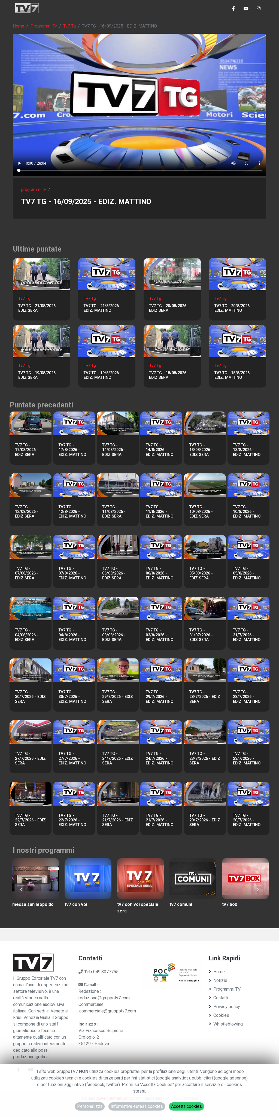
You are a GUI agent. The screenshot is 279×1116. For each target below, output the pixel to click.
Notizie (220, 980)
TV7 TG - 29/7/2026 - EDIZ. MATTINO (159, 697)
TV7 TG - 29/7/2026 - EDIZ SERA (117, 697)
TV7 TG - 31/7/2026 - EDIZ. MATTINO (246, 635)
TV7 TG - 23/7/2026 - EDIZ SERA (204, 758)
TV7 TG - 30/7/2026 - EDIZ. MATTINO (72, 697)
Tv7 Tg (69, 26)
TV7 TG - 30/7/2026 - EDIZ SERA (30, 697)
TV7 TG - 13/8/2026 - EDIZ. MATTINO (246, 450)
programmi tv (33, 189)
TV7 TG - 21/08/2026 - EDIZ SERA (38, 308)
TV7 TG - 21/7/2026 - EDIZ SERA (117, 820)
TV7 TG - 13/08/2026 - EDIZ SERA (201, 450)
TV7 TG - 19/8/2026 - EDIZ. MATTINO (103, 375)
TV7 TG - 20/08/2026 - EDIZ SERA (169, 308)
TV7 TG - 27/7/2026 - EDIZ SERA (30, 758)
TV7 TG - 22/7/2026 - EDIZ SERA (30, 820)
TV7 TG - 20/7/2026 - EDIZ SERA (204, 820)
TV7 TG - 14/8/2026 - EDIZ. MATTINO (159, 450)
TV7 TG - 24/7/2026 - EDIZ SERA (117, 758)
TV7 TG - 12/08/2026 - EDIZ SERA (26, 512)
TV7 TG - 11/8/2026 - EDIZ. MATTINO (159, 512)
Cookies (221, 1015)
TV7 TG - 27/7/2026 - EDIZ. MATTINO (72, 758)
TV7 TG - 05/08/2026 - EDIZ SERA (201, 573)
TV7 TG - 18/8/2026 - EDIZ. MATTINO (233, 375)
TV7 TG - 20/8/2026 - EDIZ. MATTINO (233, 308)
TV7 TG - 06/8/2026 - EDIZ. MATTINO (159, 573)
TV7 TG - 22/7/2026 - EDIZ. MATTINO (72, 820)
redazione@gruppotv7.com (104, 997)
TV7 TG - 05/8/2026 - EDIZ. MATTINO (246, 573)
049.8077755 (106, 971)
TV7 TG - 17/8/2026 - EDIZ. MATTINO (72, 450)
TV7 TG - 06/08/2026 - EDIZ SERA (114, 573)
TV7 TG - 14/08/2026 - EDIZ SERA (114, 450)
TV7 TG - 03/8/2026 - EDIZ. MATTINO (159, 635)
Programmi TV (227, 989)
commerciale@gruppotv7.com (107, 1011)
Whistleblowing (228, 1024)
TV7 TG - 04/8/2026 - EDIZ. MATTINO (72, 635)
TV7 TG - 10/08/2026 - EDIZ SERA (201, 512)
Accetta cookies (186, 1106)
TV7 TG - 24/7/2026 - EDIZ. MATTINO (159, 758)
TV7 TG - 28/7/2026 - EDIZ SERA (204, 697)
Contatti (220, 997)
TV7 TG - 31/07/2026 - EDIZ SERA (201, 635)
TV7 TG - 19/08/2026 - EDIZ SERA (38, 375)
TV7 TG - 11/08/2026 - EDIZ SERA (114, 512)
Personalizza (89, 1106)
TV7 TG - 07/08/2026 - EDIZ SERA (26, 573)
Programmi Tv (44, 26)
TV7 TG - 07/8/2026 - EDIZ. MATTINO (72, 573)
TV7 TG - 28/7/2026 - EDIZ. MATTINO (246, 697)
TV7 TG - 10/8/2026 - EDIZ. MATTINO (246, 512)
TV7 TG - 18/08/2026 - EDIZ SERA (169, 375)
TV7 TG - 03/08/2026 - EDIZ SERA (114, 635)
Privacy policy (226, 1006)
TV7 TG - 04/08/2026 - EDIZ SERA (26, 635)
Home (18, 26)
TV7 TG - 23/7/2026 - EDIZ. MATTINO (246, 758)
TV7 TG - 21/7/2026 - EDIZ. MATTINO (159, 820)
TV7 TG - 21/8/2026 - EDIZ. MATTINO (103, 308)
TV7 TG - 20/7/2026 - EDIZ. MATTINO (246, 820)
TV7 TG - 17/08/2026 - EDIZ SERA (26, 450)
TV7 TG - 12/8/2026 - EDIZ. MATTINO (72, 512)
